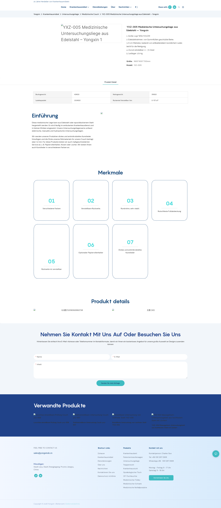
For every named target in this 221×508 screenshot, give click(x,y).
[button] (137, 7)
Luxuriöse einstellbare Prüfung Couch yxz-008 (51, 422)
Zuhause (101, 453)
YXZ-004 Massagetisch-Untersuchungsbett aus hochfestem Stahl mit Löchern (168, 426)
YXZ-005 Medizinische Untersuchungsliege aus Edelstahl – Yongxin (130, 14)
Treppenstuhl (128, 465)
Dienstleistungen (105, 461)
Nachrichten (103, 468)
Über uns (101, 465)
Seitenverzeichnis (73, 504)
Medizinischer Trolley (131, 480)
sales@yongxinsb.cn (43, 453)
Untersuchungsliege (70, 14)
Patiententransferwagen (133, 457)
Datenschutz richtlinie (107, 476)
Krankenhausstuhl (130, 468)
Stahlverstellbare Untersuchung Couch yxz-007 (89, 423)
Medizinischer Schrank (132, 484)
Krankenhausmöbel (51, 14)
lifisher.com (60, 504)
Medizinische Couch (90, 14)
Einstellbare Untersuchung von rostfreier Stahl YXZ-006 (129, 423)
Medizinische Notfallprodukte (135, 487)
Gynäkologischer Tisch (132, 472)
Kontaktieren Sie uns (106, 472)
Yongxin (37, 14)
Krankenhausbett (130, 453)
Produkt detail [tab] (110, 82)
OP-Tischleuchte (130, 476)
